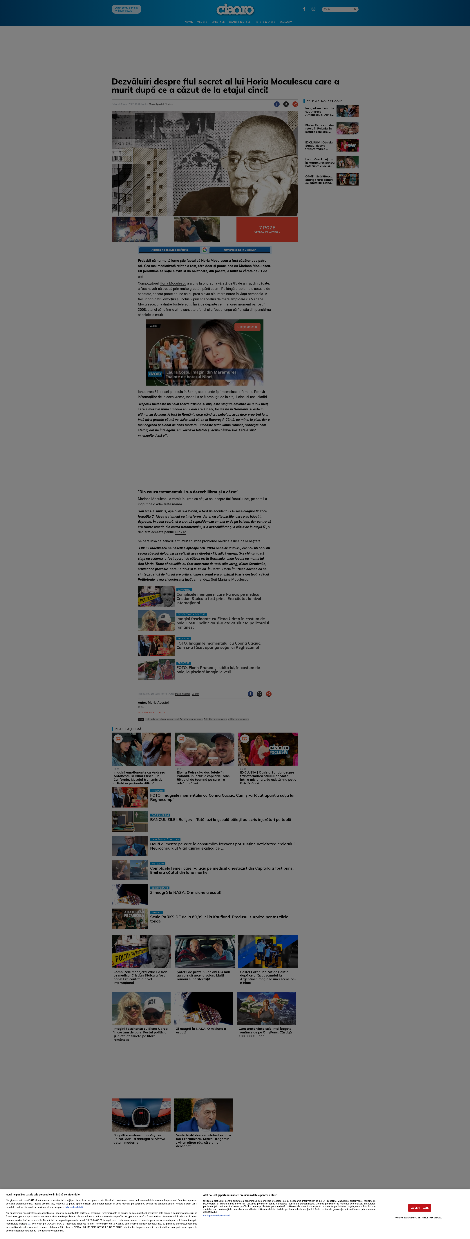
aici (29, 1224)
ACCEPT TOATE (420, 1207)
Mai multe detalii (74, 1207)
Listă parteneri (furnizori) (216, 1215)
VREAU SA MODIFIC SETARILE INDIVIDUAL (418, 1217)
